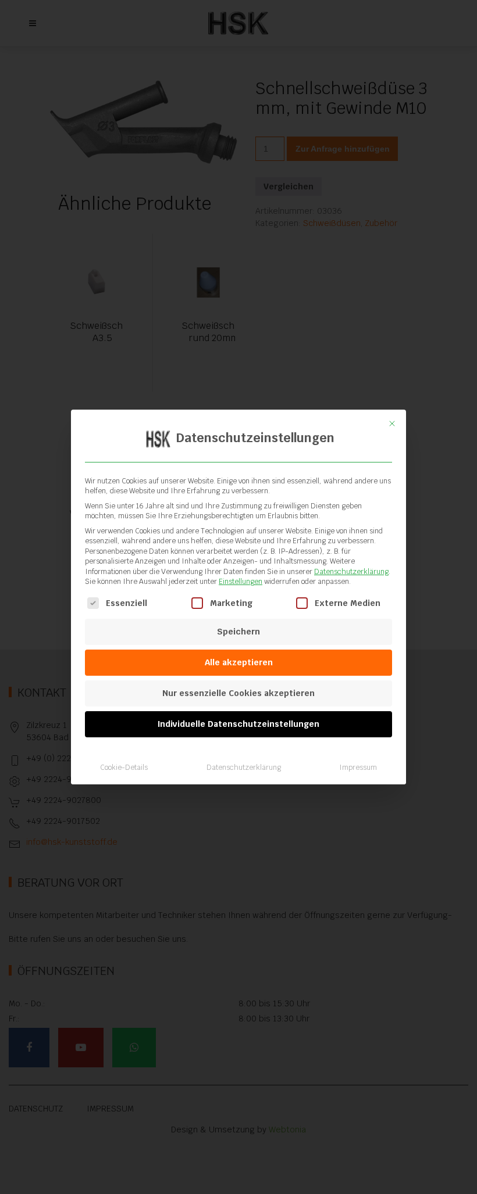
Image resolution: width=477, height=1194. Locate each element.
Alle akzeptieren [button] (239, 662)
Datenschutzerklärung (351, 571)
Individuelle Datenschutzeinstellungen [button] (238, 724)
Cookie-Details (124, 767)
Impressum (358, 767)
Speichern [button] (238, 631)
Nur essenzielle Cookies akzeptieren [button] (238, 693)
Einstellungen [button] (240, 581)
